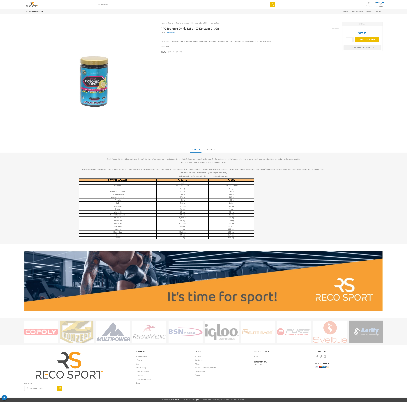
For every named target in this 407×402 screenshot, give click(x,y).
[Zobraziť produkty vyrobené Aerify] (366, 332)
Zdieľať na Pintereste (177, 52)
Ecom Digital (195, 400)
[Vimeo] (321, 356)
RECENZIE (211, 150)
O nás (138, 383)
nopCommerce (174, 400)
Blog (137, 364)
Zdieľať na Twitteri (169, 52)
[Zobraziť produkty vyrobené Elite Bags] (258, 332)
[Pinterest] (317, 356)
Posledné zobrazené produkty (205, 368)
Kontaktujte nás (141, 356)
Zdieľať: (163, 52)
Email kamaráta (180, 52)
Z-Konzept (171, 32)
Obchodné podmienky (143, 379)
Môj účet (368, 6)
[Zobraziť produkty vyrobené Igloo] (222, 332)
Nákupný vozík (200, 372)
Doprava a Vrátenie (142, 372)
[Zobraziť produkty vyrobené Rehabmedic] (149, 332)
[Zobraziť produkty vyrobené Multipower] (113, 332)
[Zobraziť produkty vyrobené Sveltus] (330, 332)
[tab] (195, 150)
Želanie (197, 375)
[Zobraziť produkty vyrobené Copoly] (41, 332)
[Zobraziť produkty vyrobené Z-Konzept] (77, 332)
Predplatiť (59, 388)
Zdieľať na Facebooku (173, 52)
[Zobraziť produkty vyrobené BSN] (186, 332)
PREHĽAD (196, 150)
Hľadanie (272, 4)
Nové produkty (141, 368)
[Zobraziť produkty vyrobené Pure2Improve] (294, 332)
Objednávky (199, 360)
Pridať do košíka (367, 40)
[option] (41, 332)
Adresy (197, 364)
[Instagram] (325, 356)
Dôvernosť (139, 375)
